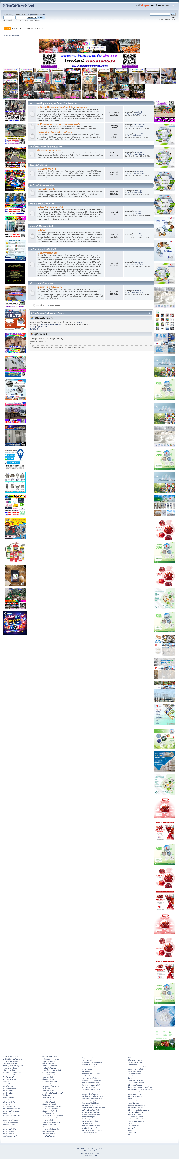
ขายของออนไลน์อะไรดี (135, 1069)
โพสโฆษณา (7, 1095)
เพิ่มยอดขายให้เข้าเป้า (135, 1074)
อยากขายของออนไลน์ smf (90, 1078)
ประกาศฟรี (6, 1084)
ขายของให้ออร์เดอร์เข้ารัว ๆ (91, 1114)
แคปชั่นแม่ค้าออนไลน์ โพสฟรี (91, 1112)
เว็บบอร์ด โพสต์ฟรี (48, 1079)
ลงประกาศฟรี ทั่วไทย (10, 1129)
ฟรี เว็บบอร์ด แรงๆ (48, 1113)
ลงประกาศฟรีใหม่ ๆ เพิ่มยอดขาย (138, 1119)
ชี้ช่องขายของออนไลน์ (49, 1131)
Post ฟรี (130, 1123)
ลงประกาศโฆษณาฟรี (10, 1131)
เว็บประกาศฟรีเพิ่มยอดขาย (136, 1121)
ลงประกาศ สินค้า (48, 1077)
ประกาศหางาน (8, 1100)
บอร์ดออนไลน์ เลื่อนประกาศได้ (50, 207)
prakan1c (138, 152)
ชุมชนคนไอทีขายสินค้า (49, 1084)
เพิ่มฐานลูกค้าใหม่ (9, 1070)
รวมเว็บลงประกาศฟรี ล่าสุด (12, 1072)
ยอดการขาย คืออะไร (134, 1101)
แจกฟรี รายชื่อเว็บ (48, 1100)
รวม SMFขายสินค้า (48, 1072)
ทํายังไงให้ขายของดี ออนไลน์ (12, 1059)
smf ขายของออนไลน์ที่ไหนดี (91, 1092)
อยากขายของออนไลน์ (49, 1124)
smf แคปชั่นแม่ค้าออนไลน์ (90, 1110)
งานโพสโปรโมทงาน (49, 1068)
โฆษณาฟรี (6, 1081)
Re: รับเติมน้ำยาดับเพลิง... (135, 236)
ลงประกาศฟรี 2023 (9, 1134)
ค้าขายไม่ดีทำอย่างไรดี (49, 1066)
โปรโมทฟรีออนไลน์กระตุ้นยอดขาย (139, 1110)
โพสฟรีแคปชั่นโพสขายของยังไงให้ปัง (94, 1107)
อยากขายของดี (87, 1060)
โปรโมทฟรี (131, 1078)
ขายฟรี (130, 1098)
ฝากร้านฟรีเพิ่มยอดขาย (135, 1117)
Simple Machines (99, 1149)
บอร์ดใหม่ (41, 230)
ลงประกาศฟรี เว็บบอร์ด (47, 253)
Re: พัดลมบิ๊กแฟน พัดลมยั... (136, 154)
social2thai (138, 234)
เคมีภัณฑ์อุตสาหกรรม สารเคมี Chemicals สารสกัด (58, 124)
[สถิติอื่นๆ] (34, 329)
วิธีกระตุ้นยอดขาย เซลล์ (135, 1060)
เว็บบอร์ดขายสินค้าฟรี (49, 1111)
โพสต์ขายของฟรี (8, 1077)
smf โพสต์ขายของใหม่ (46, 189)
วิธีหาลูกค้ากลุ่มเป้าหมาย (11, 1063)
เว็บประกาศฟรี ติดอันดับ (11, 1122)
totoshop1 (138, 191)
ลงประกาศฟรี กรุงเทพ (10, 1127)
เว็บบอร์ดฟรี (132, 1076)
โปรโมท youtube (48, 1097)
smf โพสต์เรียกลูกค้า (89, 1117)
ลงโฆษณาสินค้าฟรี (9, 1079)
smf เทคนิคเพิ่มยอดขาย (89, 1135)
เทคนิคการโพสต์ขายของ (90, 1094)
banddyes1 (139, 171)
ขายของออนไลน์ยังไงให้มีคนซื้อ (92, 1062)
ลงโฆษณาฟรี (132, 1132)
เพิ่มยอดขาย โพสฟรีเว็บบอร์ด (49, 287)
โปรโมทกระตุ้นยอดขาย (135, 1107)
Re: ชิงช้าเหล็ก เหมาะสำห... (136, 173)
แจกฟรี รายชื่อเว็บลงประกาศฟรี (52, 1093)
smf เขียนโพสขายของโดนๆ (91, 1126)
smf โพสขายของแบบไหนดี (91, 1105)
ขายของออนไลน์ (47, 1120)
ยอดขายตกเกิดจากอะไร (135, 1094)
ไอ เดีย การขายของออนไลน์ (91, 1085)
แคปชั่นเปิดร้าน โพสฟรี (89, 1128)
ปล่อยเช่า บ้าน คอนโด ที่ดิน (12, 1115)
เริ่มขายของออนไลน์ (88, 1067)
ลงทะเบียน (41, 14)
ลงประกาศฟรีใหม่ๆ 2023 (50, 1086)
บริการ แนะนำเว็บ (9, 1102)
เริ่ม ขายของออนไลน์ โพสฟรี (91, 1089)
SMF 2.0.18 (80, 1149)
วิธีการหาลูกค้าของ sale (11, 1061)
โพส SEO (131, 1130)
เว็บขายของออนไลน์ (88, 1087)
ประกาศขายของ (8, 1097)
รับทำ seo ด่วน (87, 1069)
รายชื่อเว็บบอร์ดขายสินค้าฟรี (51, 1106)
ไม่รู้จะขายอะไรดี (87, 1058)
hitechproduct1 (140, 262)
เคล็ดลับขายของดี (48, 1063)
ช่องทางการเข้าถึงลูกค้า (10, 1068)
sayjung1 (138, 211)
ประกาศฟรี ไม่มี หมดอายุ (11, 1120)
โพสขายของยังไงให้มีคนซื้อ (90, 1103)
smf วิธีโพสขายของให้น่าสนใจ (92, 1130)
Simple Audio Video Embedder (90, 1153)
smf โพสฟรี (86, 1071)
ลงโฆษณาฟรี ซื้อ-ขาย (46, 169)
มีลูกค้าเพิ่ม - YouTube (135, 1080)
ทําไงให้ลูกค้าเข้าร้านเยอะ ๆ (51, 1059)
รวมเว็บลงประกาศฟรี (10, 1136)
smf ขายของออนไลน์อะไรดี (91, 1074)
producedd (139, 134)
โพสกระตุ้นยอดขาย (134, 1058)
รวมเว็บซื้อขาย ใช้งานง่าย (11, 1109)
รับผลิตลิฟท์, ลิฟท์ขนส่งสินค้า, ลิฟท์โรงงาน (54, 132)
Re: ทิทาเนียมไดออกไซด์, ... (136, 126)
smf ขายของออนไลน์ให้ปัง (90, 1121)
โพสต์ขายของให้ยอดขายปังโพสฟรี (93, 1098)
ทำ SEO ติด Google (9, 1088)
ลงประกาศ (6, 1104)
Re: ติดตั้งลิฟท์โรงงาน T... (135, 136)
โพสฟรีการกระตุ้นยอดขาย (136, 1105)
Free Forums (94, 1151)
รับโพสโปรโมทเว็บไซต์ (18, 6)
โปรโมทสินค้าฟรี (48, 1091)
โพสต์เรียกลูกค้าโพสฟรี (89, 1119)
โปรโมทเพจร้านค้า (134, 1135)
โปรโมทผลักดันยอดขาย (135, 1085)
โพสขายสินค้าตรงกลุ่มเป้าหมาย (52, 1115)
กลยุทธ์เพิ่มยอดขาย (48, 1061)
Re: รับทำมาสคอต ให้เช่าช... (136, 114)
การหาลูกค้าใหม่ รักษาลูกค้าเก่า (13, 1066)
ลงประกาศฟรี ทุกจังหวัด (11, 1111)
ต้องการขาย (7, 1113)
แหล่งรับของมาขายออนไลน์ (137, 1067)
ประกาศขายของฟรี (134, 1126)
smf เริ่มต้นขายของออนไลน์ (91, 1083)
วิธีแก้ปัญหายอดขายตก (135, 1062)
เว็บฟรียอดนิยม (8, 1093)
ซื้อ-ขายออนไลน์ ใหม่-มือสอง (49, 151)
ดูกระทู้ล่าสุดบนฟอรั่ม (38, 327)
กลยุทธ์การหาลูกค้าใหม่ (10, 1056)
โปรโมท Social (47, 1095)
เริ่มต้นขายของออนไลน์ (49, 1127)
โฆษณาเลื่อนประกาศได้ (50, 1118)
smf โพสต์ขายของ (88, 1123)
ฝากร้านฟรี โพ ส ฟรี (9, 1124)
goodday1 (138, 112)
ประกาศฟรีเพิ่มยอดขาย (135, 1112)
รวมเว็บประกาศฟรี (9, 1075)
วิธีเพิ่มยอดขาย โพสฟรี (89, 1132)
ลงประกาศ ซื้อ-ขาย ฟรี (49, 1081)
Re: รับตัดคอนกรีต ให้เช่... (135, 264)
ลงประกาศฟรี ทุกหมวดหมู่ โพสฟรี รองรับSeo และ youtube (62, 107)
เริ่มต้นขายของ (132, 1064)
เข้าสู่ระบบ (31, 14)
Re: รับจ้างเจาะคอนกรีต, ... (135, 213)
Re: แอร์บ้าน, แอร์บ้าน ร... (135, 293)
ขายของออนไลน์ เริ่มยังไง (50, 1129)
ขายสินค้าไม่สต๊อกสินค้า (90, 1064)
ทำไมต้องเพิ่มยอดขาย (135, 1096)
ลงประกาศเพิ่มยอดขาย (135, 1114)
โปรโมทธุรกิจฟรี (47, 1088)
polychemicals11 (140, 124)
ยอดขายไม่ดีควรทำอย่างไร (136, 1092)
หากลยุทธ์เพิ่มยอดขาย (49, 1056)
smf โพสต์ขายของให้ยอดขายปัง (92, 1096)
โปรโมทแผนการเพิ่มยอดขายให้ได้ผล (140, 1087)
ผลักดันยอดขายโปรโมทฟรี (136, 1083)
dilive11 (80, 322)
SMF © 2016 (89, 1149)
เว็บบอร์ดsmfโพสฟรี (49, 1104)
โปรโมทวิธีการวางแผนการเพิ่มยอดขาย (140, 1089)
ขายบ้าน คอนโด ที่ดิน (10, 1118)
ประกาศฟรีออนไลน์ (48, 1075)
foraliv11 (138, 291)
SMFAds (85, 1151)
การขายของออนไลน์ (48, 1134)
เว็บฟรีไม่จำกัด (8, 1086)
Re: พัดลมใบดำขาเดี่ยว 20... (136, 193)
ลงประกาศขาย (8, 1091)
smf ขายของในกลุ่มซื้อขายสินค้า (92, 1101)
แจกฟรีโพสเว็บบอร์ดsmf (50, 1102)
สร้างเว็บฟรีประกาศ (48, 1136)
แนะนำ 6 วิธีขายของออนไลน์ (51, 1122)
